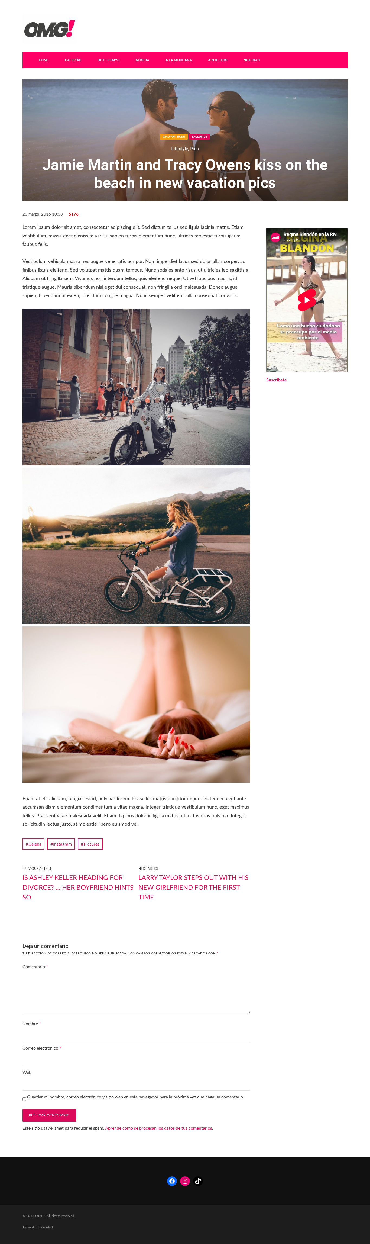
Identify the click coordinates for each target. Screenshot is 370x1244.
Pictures (91, 844)
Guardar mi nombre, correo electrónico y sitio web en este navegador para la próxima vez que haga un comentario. (135, 1097)
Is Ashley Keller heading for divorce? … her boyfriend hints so (78, 888)
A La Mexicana (178, 60)
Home (43, 60)
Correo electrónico (41, 1048)
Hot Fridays (108, 60)
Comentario (35, 967)
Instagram (62, 844)
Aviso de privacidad (37, 1227)
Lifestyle (179, 148)
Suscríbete (276, 380)
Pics (194, 148)
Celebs (34, 844)
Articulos (217, 60)
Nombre (31, 1024)
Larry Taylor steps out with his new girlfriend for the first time (193, 888)
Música (142, 60)
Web (26, 1073)
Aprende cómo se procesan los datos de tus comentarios (158, 1128)
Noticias (252, 60)
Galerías (73, 60)
